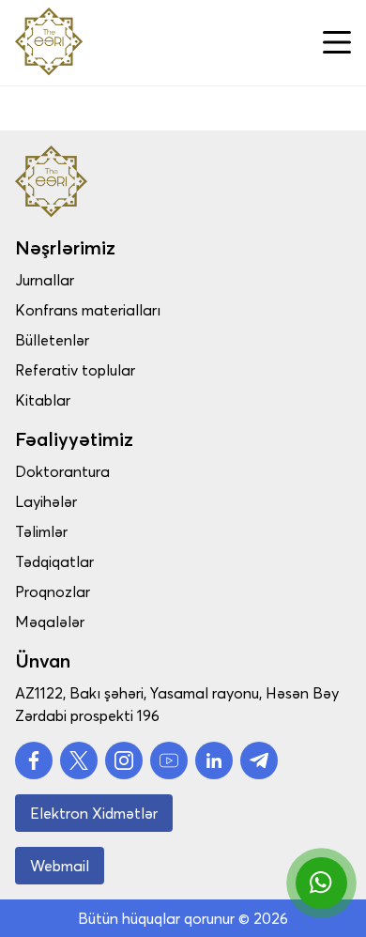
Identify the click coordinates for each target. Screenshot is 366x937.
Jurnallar (44, 279)
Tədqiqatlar (54, 561)
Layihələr (46, 501)
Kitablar (42, 400)
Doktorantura (62, 471)
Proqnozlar (52, 591)
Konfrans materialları (87, 309)
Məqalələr (49, 621)
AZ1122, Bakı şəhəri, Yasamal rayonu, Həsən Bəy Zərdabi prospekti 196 (177, 704)
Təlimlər (41, 531)
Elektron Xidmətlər (94, 813)
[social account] (34, 760)
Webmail (59, 865)
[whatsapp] (321, 883)
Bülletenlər (52, 339)
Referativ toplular (75, 370)
